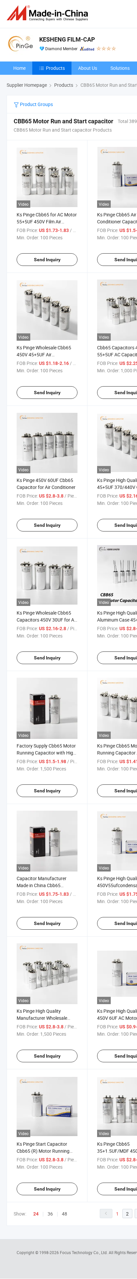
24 (36, 1214)
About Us (87, 68)
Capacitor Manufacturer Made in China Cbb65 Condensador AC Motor (42, 885)
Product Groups (36, 104)
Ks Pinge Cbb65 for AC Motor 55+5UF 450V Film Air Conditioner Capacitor (47, 221)
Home (19, 68)
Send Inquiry (47, 259)
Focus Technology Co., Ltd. (84, 1252)
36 (50, 1214)
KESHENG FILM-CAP (67, 39)
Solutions (120, 68)
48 (64, 1214)
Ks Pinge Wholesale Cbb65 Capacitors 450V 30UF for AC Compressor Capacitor (47, 620)
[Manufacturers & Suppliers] (48, 13)
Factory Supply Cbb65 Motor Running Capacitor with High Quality (46, 753)
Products (55, 68)
